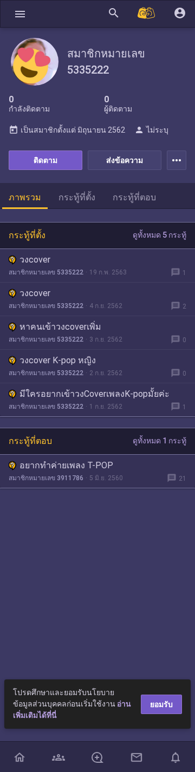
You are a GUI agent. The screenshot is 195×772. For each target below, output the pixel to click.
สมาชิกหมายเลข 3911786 (46, 478)
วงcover (35, 259)
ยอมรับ (161, 704)
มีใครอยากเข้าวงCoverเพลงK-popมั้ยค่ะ (95, 394)
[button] (20, 14)
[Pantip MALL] (147, 14)
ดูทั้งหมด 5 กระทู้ (159, 235)
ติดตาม (45, 160)
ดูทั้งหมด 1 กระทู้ (159, 440)
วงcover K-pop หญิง (58, 360)
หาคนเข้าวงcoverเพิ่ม (60, 327)
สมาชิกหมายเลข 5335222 (46, 272)
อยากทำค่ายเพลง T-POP (66, 465)
